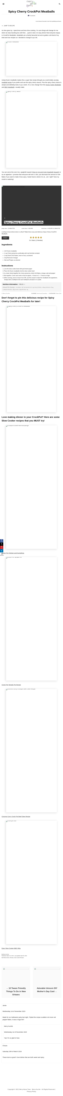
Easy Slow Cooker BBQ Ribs (11, 948)
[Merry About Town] (31, 4)
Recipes (12, 957)
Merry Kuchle (6, 954)
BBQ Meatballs (9, 87)
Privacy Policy (31, 1091)
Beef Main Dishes (6, 957)
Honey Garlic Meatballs (53, 85)
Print (5, 238)
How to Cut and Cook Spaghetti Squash (46, 172)
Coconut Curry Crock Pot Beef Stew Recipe (16, 816)
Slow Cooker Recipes (19, 957)
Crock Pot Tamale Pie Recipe (11, 685)
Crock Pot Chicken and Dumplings (13, 553)
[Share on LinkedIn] (1, 550)
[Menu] (3, 4)
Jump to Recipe (9, 25)
